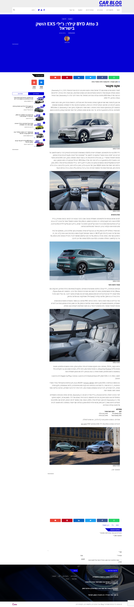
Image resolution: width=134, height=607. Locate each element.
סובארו (54, 576)
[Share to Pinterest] (67, 77)
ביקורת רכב (65, 576)
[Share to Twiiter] (90, 520)
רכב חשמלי (105, 525)
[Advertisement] (67, 57)
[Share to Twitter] (90, 77)
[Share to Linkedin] (78, 77)
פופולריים (36, 94)
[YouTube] (41, 10)
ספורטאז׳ (74, 579)
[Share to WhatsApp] (114, 77)
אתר (81, 555)
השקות (80, 10)
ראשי (118, 10)
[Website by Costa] (14, 604)
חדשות (64, 19)
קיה (59, 576)
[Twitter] (38, 10)
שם (120, 552)
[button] (14, 10)
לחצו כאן (84, 424)
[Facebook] (44, 10)
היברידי (67, 579)
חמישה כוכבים (89, 383)
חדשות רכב (109, 10)
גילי (113, 525)
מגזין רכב (100, 10)
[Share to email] (55, 77)
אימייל (119, 555)
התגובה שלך (117, 535)
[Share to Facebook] (102, 77)
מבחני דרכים (89, 10)
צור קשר (71, 10)
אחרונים (20, 94)
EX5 (117, 525)
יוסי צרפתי (67, 42)
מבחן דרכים (74, 576)
